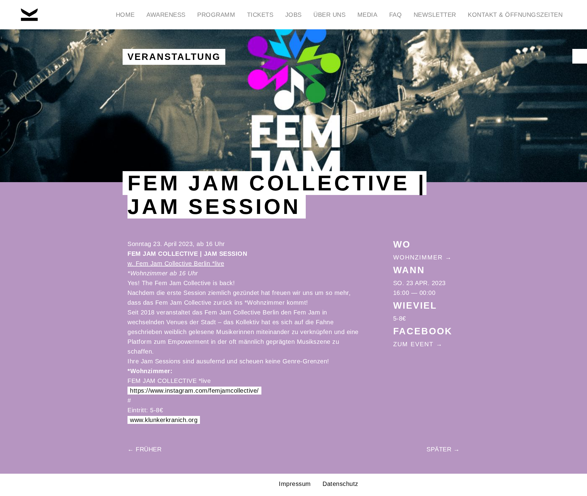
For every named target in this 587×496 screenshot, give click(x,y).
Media (367, 14)
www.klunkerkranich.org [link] (164, 420)
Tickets (260, 14)
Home (125, 14)
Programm (216, 14)
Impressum (295, 483)
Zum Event (413, 344)
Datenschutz (340, 483)
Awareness (166, 14)
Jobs (293, 14)
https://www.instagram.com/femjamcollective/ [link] (194, 390)
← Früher (144, 449)
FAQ (395, 14)
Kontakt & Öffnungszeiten (515, 14)
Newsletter (435, 14)
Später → (443, 449)
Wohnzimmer (418, 257)
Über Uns (329, 14)
